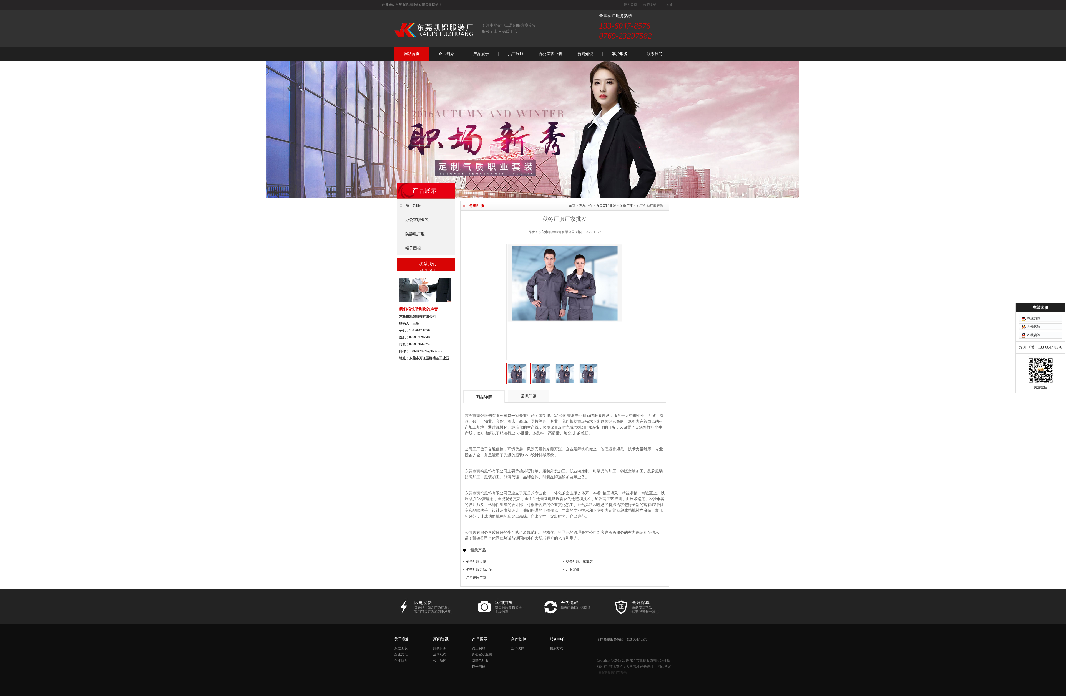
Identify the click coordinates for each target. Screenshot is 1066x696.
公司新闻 (439, 660)
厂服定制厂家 (476, 578)
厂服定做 (572, 569)
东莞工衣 (401, 648)
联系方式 (556, 648)
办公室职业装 (550, 54)
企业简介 (446, 54)
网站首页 (411, 54)
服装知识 (439, 648)
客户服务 (620, 54)
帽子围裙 (478, 667)
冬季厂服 (626, 206)
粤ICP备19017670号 (613, 673)
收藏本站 (650, 5)
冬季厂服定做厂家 (479, 569)
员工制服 (516, 54)
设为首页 (630, 5)
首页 (572, 206)
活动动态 (439, 654)
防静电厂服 (480, 660)
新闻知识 (585, 54)
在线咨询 (1033, 318)
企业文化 (401, 654)
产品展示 (481, 54)
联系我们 (654, 54)
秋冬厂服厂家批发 (579, 561)
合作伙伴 (517, 648)
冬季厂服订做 (476, 561)
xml (669, 5)
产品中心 (585, 206)
